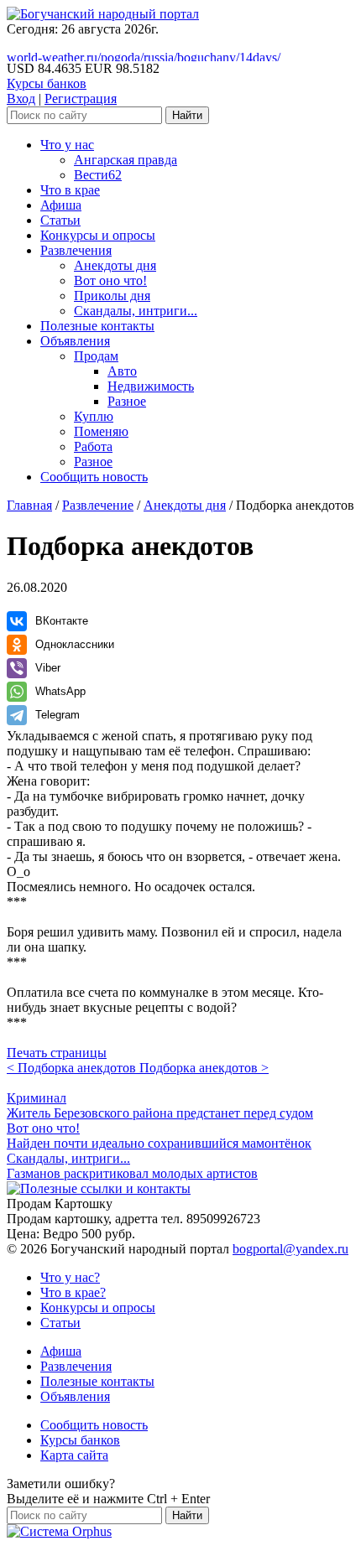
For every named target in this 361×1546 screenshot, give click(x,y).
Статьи (60, 220)
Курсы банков (46, 83)
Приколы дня (112, 295)
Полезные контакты (97, 326)
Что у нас (67, 144)
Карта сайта (74, 1455)
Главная (29, 505)
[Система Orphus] (59, 1531)
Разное (126, 401)
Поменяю (101, 431)
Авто (122, 371)
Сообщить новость (94, 477)
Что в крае (70, 190)
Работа (93, 446)
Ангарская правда (125, 160)
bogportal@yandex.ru (290, 1249)
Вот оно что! (110, 280)
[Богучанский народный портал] (103, 14)
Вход (21, 98)
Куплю (93, 416)
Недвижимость (150, 386)
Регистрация (80, 98)
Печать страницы (57, 1052)
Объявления (75, 341)
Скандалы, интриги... (135, 310)
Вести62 (98, 175)
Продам (96, 356)
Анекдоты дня (115, 265)
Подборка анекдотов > (204, 1068)
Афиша (60, 205)
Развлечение (97, 505)
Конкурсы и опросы (97, 235)
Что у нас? (70, 1277)
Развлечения (76, 250)
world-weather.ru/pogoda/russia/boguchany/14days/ (143, 57)
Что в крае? (73, 1292)
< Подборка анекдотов (73, 1068)
